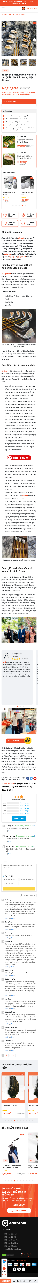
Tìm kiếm (21, 895)
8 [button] (27, 1121)
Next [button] (34, 39)
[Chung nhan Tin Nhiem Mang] (29, 1255)
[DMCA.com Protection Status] (10, 1255)
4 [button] (22, 206)
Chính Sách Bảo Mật (10, 1246)
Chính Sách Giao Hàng (11, 1243)
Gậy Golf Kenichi (20, 14)
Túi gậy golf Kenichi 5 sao (14, 1105)
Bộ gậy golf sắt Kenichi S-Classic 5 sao (25, 141)
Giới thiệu (6, 1281)
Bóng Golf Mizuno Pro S (27, 193)
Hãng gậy (11, 14)
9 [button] (30, 1121)
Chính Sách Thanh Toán (11, 1240)
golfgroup (7, 254)
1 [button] (13, 206)
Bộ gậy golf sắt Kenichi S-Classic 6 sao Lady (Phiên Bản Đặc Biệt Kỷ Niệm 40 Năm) (25, 157)
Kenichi (4, 371)
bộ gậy (11, 257)
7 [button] (24, 1121)
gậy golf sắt (21, 257)
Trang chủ (4, 14)
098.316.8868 (20, 1211)
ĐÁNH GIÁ (32, 1281)
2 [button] (16, 206)
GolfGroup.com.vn (21, 1260)
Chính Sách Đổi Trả (10, 1237)
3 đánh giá (4, 83)
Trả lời (33, 825)
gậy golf (21, 238)
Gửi (19, 888)
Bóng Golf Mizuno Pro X (9, 193)
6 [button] (21, 1121)
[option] (19, 39)
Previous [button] (2, 39)
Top (4, 1275)
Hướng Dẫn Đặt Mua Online (12, 1249)
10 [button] (33, 1121)
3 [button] (19, 206)
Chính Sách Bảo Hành (10, 1234)
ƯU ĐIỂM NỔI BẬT (19, 1281)
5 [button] (25, 206)
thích (9, 831)
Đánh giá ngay (19, 818)
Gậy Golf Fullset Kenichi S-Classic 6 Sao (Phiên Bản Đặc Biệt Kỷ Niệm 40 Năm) (18, 1167)
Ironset (25, 496)
